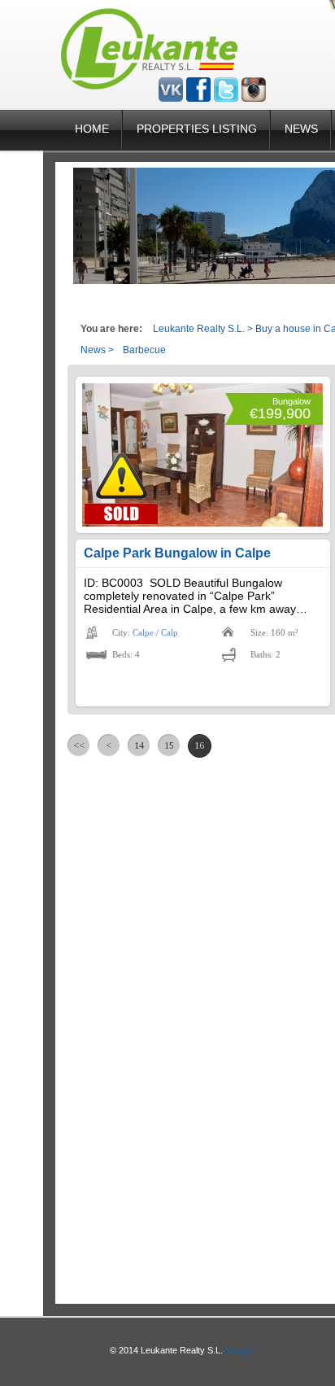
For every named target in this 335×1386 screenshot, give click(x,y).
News (301, 128)
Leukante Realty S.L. (199, 328)
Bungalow (291, 401)
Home (92, 128)
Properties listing (197, 128)
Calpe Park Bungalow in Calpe (177, 553)
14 (139, 745)
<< (79, 745)
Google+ (242, 1350)
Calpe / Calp (155, 632)
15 (169, 745)
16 (199, 745)
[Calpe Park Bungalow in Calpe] (202, 455)
